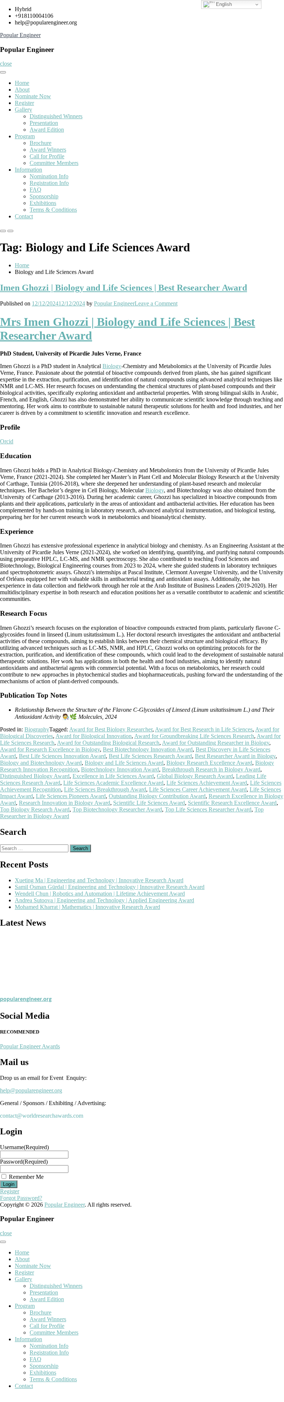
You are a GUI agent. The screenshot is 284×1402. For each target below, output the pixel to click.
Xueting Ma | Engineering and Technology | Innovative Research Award (99, 880)
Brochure (40, 143)
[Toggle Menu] (3, 72)
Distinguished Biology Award (35, 776)
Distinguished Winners (56, 116)
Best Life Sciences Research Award (150, 756)
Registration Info (49, 183)
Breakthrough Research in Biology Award (211, 769)
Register (24, 103)
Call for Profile (47, 156)
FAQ (35, 189)
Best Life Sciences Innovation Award (62, 756)
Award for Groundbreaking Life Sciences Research (194, 736)
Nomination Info (49, 176)
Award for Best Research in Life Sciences (204, 729)
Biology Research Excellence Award (209, 763)
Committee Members (54, 163)
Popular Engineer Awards (30, 1046)
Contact (24, 216)
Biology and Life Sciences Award (124, 763)
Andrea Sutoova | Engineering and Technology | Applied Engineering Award (104, 900)
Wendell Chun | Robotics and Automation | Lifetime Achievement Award (100, 893)
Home (22, 83)
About (22, 89)
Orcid (6, 441)
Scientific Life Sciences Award (149, 803)
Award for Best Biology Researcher (110, 729)
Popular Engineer (20, 35)
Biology (111, 366)
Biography (36, 729)
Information (28, 169)
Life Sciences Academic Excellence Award (113, 783)
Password (24, 1161)
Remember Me (26, 1177)
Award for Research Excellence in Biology (50, 749)
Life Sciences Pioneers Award (71, 796)
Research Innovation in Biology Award (64, 803)
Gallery (23, 109)
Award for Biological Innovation (93, 736)
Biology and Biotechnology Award (41, 763)
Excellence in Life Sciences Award (113, 776)
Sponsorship (44, 196)
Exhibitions (43, 203)
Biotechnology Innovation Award (120, 769)
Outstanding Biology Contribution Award (157, 796)
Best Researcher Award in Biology (235, 756)
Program (25, 136)
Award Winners (48, 149)
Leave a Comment (156, 303)
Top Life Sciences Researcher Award (208, 809)
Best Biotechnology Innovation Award (148, 749)
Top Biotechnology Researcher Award (117, 809)
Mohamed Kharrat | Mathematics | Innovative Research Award (87, 907)
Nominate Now (33, 96)
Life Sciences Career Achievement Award (198, 789)
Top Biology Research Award (35, 809)
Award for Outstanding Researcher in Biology (215, 743)
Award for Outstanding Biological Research (108, 743)
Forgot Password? (21, 1198)
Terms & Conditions (53, 209)
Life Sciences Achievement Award (206, 783)
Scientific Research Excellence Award (232, 803)
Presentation (44, 123)
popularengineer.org (26, 997)
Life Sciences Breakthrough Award (105, 789)
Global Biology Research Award (195, 776)
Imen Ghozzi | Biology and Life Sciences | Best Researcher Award (123, 287)
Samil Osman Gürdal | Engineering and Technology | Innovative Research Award (109, 887)
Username (24, 1147)
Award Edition (47, 129)
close (6, 63)
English (223, 4)
